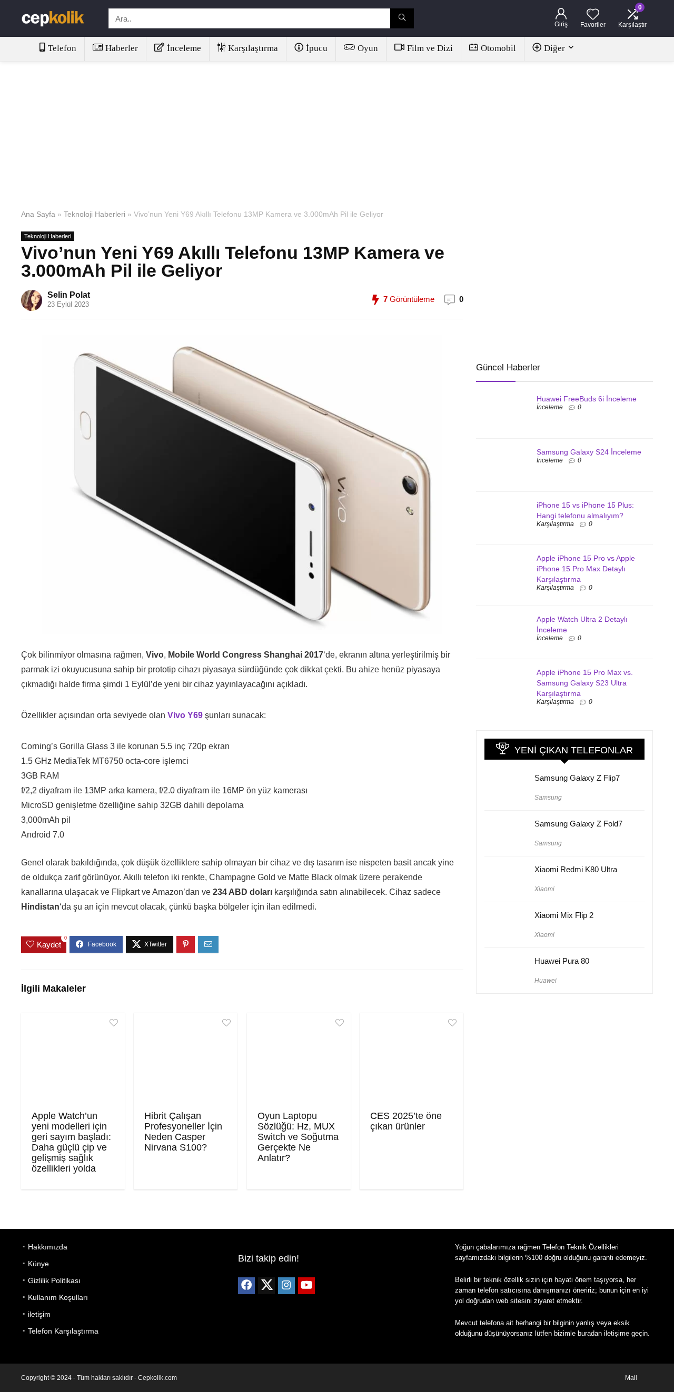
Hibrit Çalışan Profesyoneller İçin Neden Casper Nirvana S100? (183, 1132)
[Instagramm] (286, 1285)
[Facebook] (246, 1285)
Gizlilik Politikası (54, 1280)
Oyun (368, 48)
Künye (38, 1263)
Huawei (545, 980)
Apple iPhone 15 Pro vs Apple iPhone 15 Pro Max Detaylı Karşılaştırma (586, 568)
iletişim (39, 1314)
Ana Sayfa (38, 214)
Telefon (62, 48)
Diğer (554, 48)
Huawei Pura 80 (561, 960)
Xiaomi (544, 889)
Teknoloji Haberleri (94, 214)
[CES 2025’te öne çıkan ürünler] (411, 1060)
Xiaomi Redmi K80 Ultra (575, 869)
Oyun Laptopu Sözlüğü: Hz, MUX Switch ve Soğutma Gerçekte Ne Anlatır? (298, 1137)
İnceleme (184, 48)
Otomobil (498, 48)
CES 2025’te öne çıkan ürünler (406, 1121)
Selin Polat (68, 294)
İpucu (317, 48)
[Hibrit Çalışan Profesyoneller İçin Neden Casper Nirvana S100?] (186, 1060)
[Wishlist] (593, 15)
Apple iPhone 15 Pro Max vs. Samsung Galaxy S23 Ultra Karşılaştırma (585, 683)
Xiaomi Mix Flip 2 (563, 915)
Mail (631, 1377)
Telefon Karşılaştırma (63, 1331)
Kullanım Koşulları (58, 1297)
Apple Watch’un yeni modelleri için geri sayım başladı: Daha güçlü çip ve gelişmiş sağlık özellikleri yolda (71, 1142)
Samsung (548, 797)
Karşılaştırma (253, 48)
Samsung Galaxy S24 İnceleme (589, 452)
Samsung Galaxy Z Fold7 (578, 823)
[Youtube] (306, 1285)
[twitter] (266, 1285)
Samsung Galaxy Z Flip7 (577, 777)
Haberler (121, 48)
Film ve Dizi (430, 48)
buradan (590, 1333)
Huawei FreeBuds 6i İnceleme (587, 399)
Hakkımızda (47, 1247)
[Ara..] (402, 18)
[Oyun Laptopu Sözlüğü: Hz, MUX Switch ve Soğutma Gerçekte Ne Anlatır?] (299, 1060)
